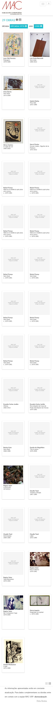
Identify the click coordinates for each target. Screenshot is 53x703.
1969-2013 (33, 62)
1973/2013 (6, 489)
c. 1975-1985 (34, 614)
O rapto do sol (8, 147)
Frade (5, 666)
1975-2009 (33, 451)
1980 (37, 26)
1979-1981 (33, 571)
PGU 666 (33, 103)
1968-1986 (6, 451)
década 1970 (18, 26)
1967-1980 (33, 494)
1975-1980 (6, 668)
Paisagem (6, 60)
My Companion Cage (10, 613)
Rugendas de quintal (36, 612)
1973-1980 (33, 537)
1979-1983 (6, 581)
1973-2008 (6, 95)
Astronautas (7, 536)
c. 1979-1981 (7, 193)
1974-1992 (33, 409)
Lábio (31, 536)
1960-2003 (6, 148)
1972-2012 (33, 149)
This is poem (34, 449)
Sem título (33, 60)
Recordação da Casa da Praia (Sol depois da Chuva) (39, 407)
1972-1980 (33, 104)
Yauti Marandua (8, 579)
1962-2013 (6, 408)
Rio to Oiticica (34, 569)
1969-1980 (6, 537)
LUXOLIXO (7, 487)
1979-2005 (6, 615)
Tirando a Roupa (35, 492)
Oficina (5, 406)
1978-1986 (6, 62)
